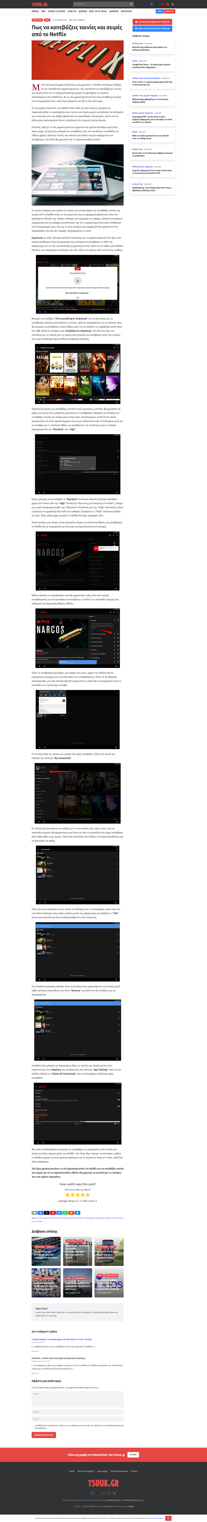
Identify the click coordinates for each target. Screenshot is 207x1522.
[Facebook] (151, 4)
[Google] (167, 4)
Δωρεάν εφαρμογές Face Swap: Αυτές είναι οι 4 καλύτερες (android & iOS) (152, 171)
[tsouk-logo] (39, 4)
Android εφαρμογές (43, 1218)
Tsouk (131, 1506)
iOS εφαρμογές (64, 1218)
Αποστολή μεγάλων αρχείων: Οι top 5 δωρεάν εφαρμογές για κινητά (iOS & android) (109, 1284)
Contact (134, 1471)
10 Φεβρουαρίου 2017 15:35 (41, 1361)
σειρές (114, 1218)
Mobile (134, 61)
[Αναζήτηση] (131, 4)
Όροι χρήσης (102, 1471)
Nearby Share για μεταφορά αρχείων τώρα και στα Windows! (46, 1254)
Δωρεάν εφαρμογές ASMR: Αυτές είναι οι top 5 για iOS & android (46, 1286)
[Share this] (40, 1213)
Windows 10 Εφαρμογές (86, 1218)
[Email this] (34, 1213)
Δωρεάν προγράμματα (152, 78)
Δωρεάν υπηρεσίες (151, 96)
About (72, 1471)
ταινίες (120, 1218)
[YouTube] (162, 4)
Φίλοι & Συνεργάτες (86, 1471)
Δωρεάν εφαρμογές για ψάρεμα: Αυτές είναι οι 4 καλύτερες (77, 1286)
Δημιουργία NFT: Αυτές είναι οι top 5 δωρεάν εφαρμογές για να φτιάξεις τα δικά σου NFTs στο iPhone (152, 119)
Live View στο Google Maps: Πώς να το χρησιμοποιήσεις (107, 1254)
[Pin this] (53, 1213)
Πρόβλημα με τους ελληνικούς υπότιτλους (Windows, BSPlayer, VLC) (151, 189)
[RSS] (172, 4)
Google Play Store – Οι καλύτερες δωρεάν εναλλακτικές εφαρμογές (151, 66)
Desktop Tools (137, 44)
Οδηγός (108, 1218)
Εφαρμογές (100, 1218)
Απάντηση (35, 1351)
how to (54, 1218)
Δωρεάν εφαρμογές (145, 113)
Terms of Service (131, 1500)
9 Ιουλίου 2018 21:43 (38, 1342)
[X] (157, 4)
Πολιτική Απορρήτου (119, 1471)
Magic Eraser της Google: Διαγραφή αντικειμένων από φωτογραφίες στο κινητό (77, 1251)
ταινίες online (37, 1221)
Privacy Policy (114, 1500)
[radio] (67, 1195)
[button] (133, 11)
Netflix (73, 1218)
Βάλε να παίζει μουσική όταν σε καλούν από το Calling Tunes (150, 137)
